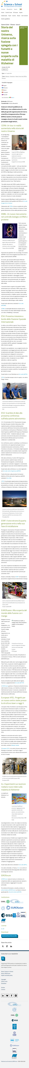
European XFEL (6, 748)
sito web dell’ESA (23, 374)
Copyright (3, 979)
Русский (5, 94)
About (18, 16)
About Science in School (7, 971)
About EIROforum (5, 973)
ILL (18, 868)
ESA (3, 377)
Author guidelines (5, 19)
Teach (9, 16)
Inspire (20, 12)
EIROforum (5, 879)
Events (14, 16)
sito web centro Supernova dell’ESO (12, 471)
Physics (4, 78)
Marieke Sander (15, 745)
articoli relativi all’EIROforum (8, 890)
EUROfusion (5, 686)
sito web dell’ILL (23, 865)
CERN (11, 206)
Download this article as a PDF (9, 936)
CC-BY (2, 929)
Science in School (5, 24)
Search (15, 9)
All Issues (15, 12)
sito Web (9, 478)
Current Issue (8, 12)
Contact (3, 9)
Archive (3, 987)
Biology (7, 76)
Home (2, 12)
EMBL (3, 308)
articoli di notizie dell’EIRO (15, 892)
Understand (4, 16)
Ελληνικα (5, 88)
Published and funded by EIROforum (9, 1061)
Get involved (24, 16)
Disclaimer (3, 983)
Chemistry (12, 76)
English (5, 85)
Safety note (4, 981)
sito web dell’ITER (19, 683)
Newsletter (9, 9)
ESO (3, 481)
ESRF (17, 577)
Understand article (23, 27)
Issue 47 (18, 24)
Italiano (5, 90)
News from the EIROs (21, 76)
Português (5, 92)
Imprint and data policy (7, 975)
